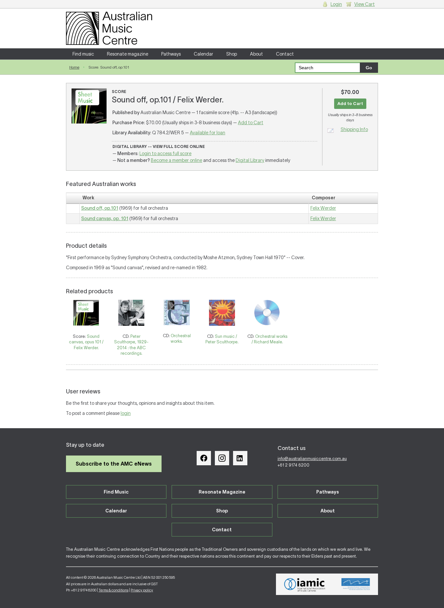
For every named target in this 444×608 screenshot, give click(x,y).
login (126, 413)
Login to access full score (165, 153)
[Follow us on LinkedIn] (240, 458)
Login (336, 4)
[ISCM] (355, 584)
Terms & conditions (113, 590)
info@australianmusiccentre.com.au (312, 458)
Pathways (171, 54)
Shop (231, 54)
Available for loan (207, 132)
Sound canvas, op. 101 (104, 218)
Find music (83, 54)
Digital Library (250, 160)
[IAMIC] (305, 584)
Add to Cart (250, 122)
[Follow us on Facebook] (204, 458)
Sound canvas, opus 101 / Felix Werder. (86, 342)
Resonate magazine (127, 54)
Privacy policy (142, 590)
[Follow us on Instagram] (222, 458)
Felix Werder (323, 208)
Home (74, 67)
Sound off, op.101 (99, 208)
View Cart (364, 4)
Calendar (203, 54)
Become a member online (176, 160)
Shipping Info (354, 129)
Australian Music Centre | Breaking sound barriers (109, 28)
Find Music (116, 492)
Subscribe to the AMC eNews (114, 464)
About (256, 54)
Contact (285, 54)
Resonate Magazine (222, 492)
